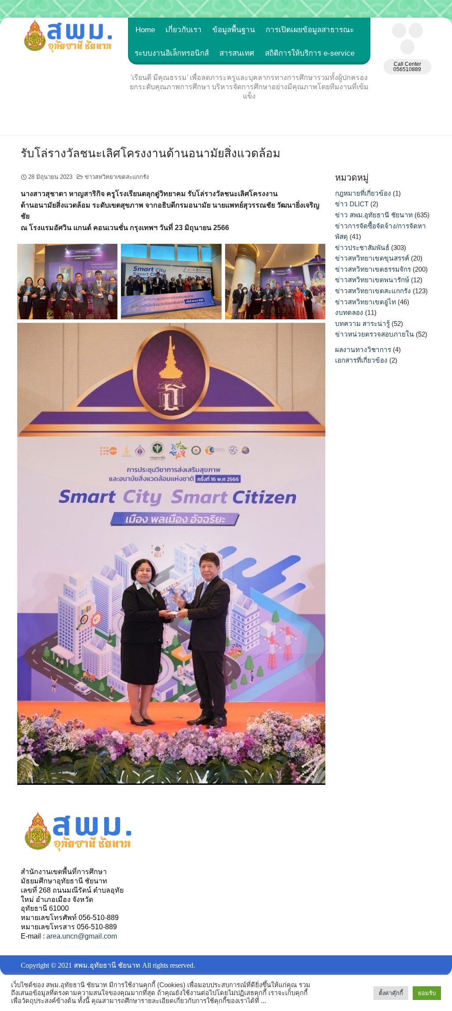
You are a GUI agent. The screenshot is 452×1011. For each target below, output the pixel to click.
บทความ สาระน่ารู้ (362, 323)
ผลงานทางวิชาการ (363, 349)
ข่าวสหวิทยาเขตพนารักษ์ (372, 280)
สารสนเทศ (236, 53)
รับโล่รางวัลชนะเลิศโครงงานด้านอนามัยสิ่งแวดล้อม (150, 153)
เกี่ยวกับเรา (184, 30)
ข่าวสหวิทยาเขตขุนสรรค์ (372, 258)
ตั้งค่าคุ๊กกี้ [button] (391, 993)
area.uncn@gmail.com (81, 936)
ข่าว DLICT (352, 204)
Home (145, 30)
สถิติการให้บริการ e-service (309, 53)
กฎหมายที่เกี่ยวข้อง (363, 193)
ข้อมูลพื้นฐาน (233, 30)
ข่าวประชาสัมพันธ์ (362, 247)
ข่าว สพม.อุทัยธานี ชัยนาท (374, 215)
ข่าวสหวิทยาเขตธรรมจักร (373, 269)
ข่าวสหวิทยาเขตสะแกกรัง (117, 177)
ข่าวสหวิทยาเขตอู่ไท (365, 302)
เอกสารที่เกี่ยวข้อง (361, 360)
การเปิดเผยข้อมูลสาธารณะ (310, 30)
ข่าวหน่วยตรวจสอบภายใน (374, 334)
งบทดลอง (349, 312)
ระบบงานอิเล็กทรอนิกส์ (172, 53)
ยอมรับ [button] (427, 993)
